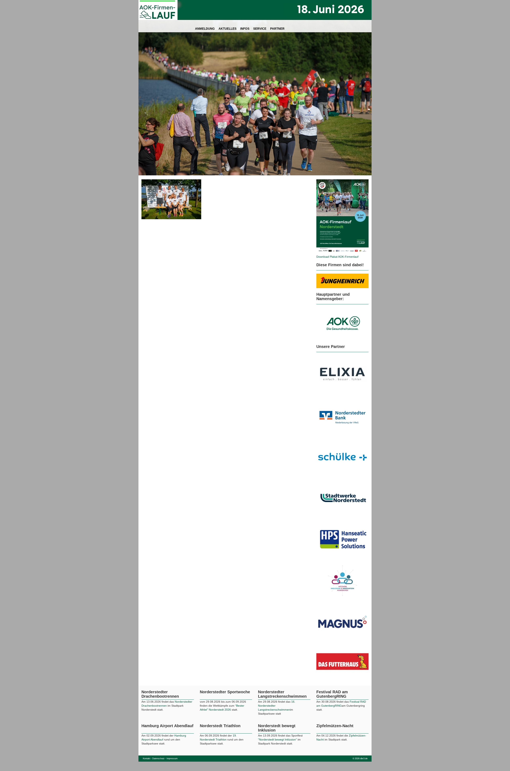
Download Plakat (327, 256)
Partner (277, 28)
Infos (244, 28)
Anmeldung (205, 28)
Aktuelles (227, 28)
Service (259, 28)
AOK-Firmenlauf (348, 256)
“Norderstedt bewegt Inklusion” (277, 765)
